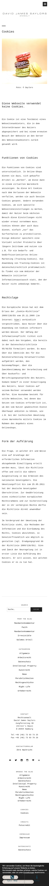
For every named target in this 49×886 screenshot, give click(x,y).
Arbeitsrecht (24, 658)
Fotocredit (24, 825)
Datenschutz (24, 662)
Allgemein (24, 653)
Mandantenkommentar (24, 623)
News (24, 674)
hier (16, 320)
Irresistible (24, 636)
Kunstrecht (24, 670)
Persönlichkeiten (24, 678)
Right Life (24, 687)
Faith (24, 627)
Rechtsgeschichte (24, 683)
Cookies (25, 813)
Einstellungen (28, 872)
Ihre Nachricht (24, 750)
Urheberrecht (24, 691)
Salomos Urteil (24, 640)
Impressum (24, 838)
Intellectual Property (24, 666)
